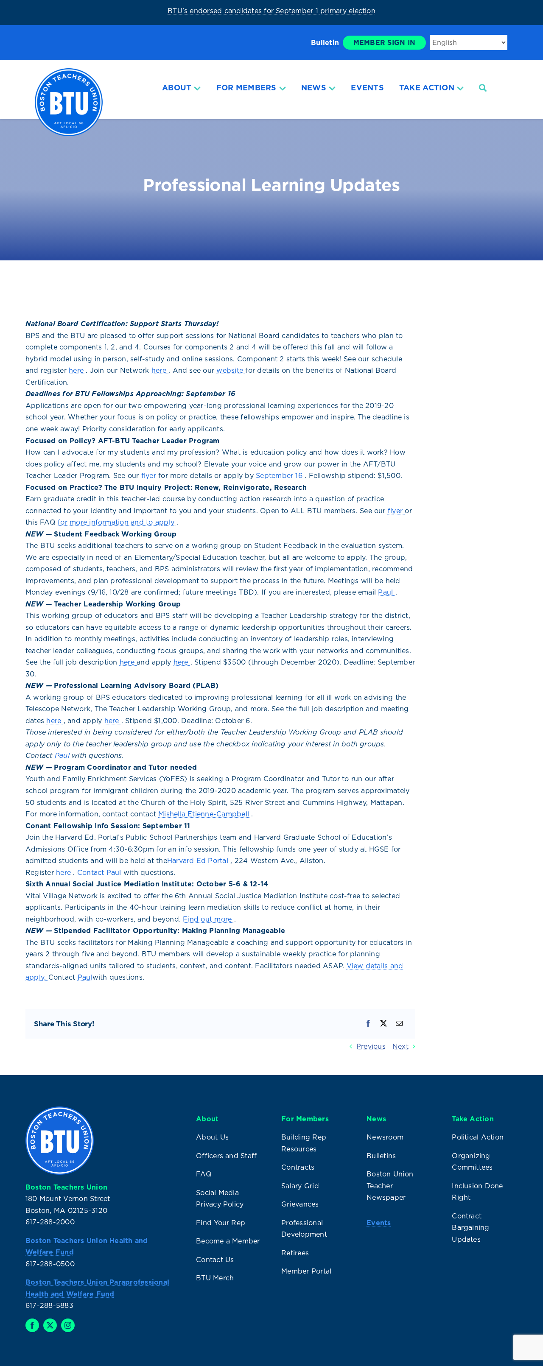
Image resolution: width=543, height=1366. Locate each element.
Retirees (295, 1252)
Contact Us (215, 1259)
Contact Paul (100, 872)
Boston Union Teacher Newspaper (390, 1185)
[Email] (399, 1024)
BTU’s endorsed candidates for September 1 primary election (271, 10)
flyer (149, 475)
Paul (386, 592)
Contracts (297, 1167)
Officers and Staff (226, 1155)
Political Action (478, 1137)
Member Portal (306, 1271)
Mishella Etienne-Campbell (204, 813)
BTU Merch (215, 1277)
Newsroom (385, 1137)
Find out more (208, 919)
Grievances (300, 1204)
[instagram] (68, 1325)
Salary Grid (300, 1185)
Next (400, 1046)
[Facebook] (368, 1024)
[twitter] (50, 1325)
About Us (212, 1137)
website (230, 370)
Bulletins (381, 1155)
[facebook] (32, 1325)
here (77, 370)
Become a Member (228, 1241)
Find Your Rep (220, 1222)
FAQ (204, 1174)
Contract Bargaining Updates (470, 1227)
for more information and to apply (117, 522)
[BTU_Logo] (69, 71)
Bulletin (325, 42)
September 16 (280, 475)
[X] (383, 1024)
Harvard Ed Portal (198, 860)
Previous (371, 1046)
